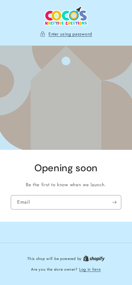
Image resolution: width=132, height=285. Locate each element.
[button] (66, 34)
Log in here (90, 269)
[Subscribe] (114, 202)
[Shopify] (94, 258)
